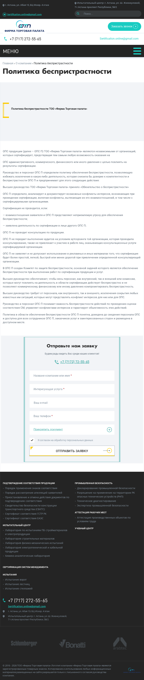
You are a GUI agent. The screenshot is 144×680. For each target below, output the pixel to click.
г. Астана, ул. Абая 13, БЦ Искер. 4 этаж (27, 4)
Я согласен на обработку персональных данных (65, 440)
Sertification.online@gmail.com (24, 14)
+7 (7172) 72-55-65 (74, 361)
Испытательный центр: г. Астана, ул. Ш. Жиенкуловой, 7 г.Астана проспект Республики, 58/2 (37, 617)
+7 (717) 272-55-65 (25, 38)
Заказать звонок (121, 26)
